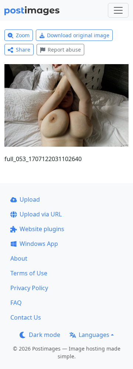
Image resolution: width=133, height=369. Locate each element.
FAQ (16, 303)
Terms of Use (28, 273)
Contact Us (25, 317)
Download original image (78, 35)
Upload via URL (41, 214)
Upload (30, 199)
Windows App (39, 244)
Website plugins (42, 229)
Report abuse (64, 49)
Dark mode (44, 335)
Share (23, 49)
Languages (94, 335)
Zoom (23, 35)
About (18, 258)
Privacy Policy (29, 288)
